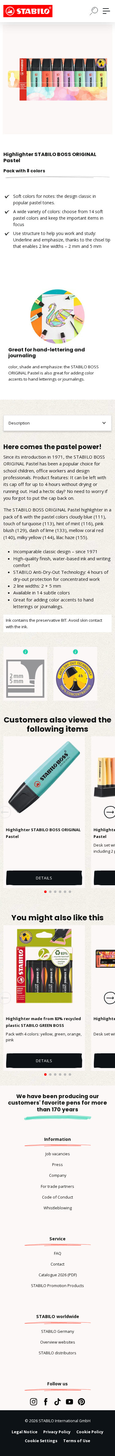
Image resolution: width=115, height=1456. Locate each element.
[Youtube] (69, 1401)
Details (44, 878)
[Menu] (106, 11)
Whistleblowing (58, 1208)
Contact (57, 1264)
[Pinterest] (81, 1401)
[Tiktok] (57, 1401)
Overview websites (57, 1342)
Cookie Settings (41, 1440)
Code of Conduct (57, 1197)
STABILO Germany (57, 1331)
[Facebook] (45, 1401)
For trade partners (57, 1186)
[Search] (94, 11)
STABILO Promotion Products (57, 1285)
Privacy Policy (57, 1431)
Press (57, 1164)
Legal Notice (24, 1431)
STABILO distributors (57, 1353)
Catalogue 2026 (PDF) (58, 1275)
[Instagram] (33, 1401)
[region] (57, 79)
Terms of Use (76, 1440)
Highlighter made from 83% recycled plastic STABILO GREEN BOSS (43, 1022)
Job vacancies (57, 1154)
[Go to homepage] (34, 11)
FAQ (57, 1253)
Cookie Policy (89, 1431)
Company (57, 1175)
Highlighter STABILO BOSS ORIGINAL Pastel (43, 833)
